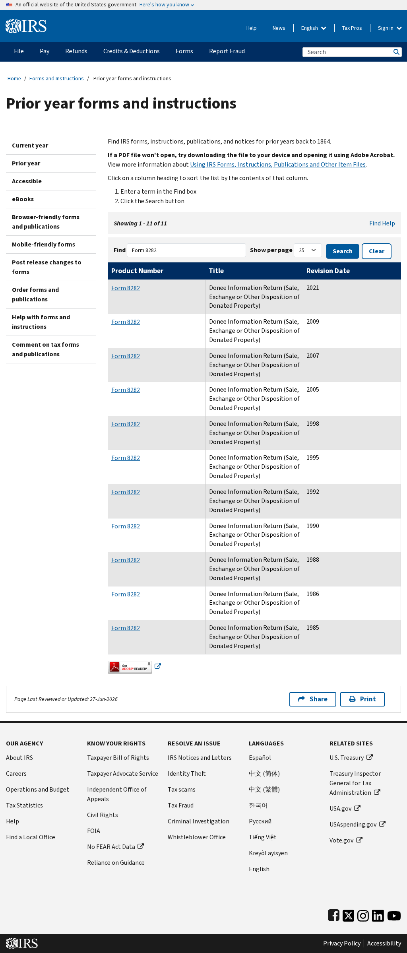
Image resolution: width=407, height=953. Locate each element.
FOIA (93, 831)
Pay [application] (44, 51)
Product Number (137, 271)
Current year (30, 145)
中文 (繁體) (264, 789)
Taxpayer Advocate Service (122, 773)
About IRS (19, 757)
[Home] (26, 23)
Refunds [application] (76, 51)
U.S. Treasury (346, 757)
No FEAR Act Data (111, 846)
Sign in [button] (386, 28)
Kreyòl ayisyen (268, 853)
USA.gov (340, 808)
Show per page (271, 250)
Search (396, 52)
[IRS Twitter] (349, 914)
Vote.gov (341, 840)
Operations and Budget (37, 789)
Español (260, 757)
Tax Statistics (24, 805)
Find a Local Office (30, 837)
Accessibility (384, 943)
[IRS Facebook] (333, 914)
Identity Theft (187, 773)
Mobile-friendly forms (43, 244)
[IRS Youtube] (394, 914)
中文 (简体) (264, 773)
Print (368, 699)
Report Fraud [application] (227, 51)
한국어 (258, 805)
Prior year (26, 163)
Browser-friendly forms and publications (45, 222)
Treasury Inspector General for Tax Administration (355, 783)
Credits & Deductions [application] (131, 51)
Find (120, 250)
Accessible (27, 181)
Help (251, 28)
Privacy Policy (341, 943)
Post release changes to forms (46, 267)
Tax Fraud (181, 805)
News (279, 28)
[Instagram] (363, 914)
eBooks (23, 199)
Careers (16, 773)
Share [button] (319, 699)
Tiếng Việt (263, 837)
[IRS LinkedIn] (378, 914)
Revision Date (328, 271)
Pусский (260, 821)
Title (216, 271)
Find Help (382, 223)
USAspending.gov (352, 824)
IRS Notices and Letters (200, 757)
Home (14, 78)
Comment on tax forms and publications (45, 349)
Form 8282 (125, 288)
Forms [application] (184, 51)
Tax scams (182, 789)
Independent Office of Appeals (117, 794)
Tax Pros (352, 28)
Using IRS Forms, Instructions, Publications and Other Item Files (278, 164)
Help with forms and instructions (41, 322)
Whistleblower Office (197, 837)
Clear (376, 251)
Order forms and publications (35, 294)
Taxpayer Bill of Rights (118, 757)
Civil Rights (102, 815)
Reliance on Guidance (116, 862)
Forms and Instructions (56, 78)
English (310, 28)
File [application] (19, 51)
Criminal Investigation (198, 821)
